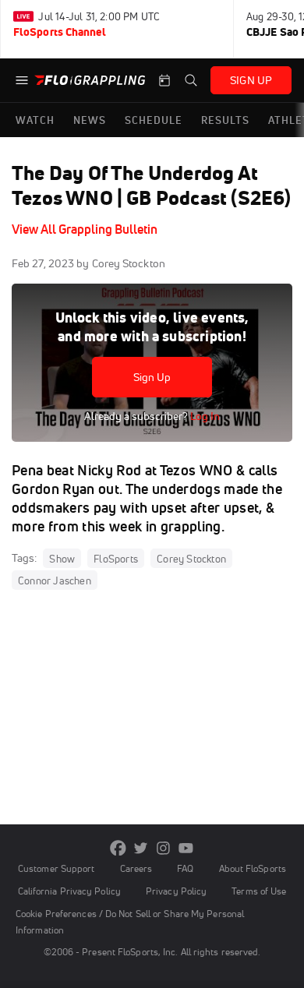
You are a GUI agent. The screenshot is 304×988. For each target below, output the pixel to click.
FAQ (185, 868)
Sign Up (152, 377)
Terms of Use (259, 891)
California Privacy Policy (69, 891)
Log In (204, 416)
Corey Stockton (191, 558)
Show (62, 558)
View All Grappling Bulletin (84, 229)
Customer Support (56, 868)
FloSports (116, 558)
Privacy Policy (176, 891)
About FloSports (252, 868)
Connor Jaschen (54, 580)
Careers (136, 868)
